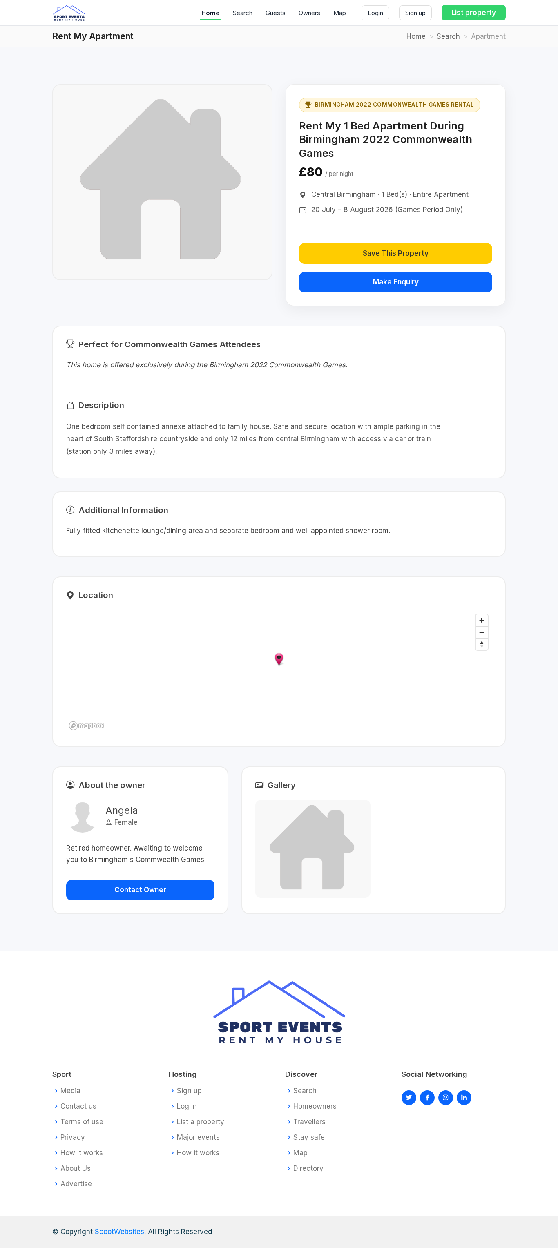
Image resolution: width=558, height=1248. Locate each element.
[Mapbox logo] (87, 725)
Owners (309, 13)
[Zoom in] (482, 620)
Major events (198, 1137)
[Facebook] (427, 1097)
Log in (187, 1106)
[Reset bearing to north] (482, 644)
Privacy (72, 1137)
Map (339, 13)
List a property (200, 1122)
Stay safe (309, 1137)
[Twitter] (409, 1097)
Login (375, 13)
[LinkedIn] (445, 1097)
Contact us (78, 1106)
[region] (279, 671)
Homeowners (315, 1106)
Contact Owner (140, 890)
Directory (308, 1168)
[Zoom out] (482, 632)
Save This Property (396, 253)
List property (473, 13)
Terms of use (81, 1122)
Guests (276, 13)
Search (242, 13)
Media (70, 1090)
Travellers (309, 1122)
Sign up (415, 13)
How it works (81, 1153)
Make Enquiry (396, 282)
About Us (75, 1168)
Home (210, 13)
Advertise (76, 1184)
